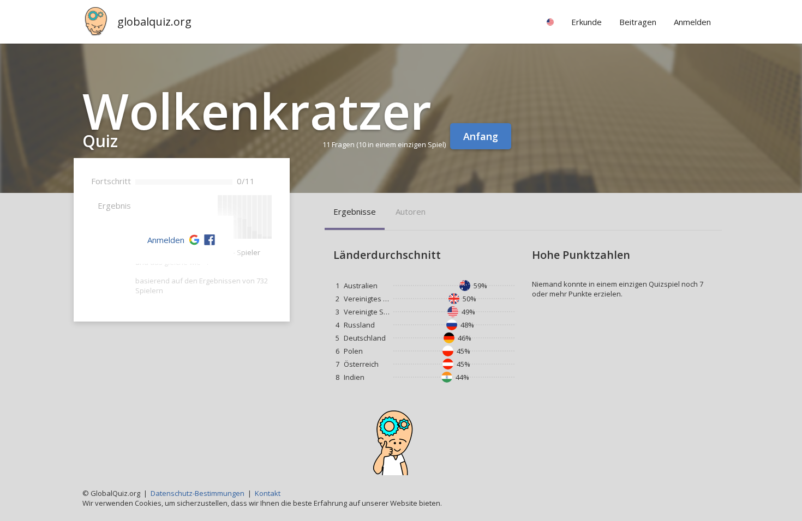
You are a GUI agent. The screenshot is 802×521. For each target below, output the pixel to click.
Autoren (411, 211)
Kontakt (267, 493)
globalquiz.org (154, 21)
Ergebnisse (354, 211)
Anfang (480, 136)
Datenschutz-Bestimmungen (197, 493)
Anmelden (165, 239)
